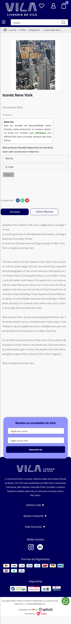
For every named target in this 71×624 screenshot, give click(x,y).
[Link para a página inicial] (5, 30)
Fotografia (34, 30)
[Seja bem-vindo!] (53, 4)
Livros (13, 30)
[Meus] (41, 4)
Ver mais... (35, 495)
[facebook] (18, 200)
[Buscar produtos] (64, 22)
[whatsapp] (22, 200)
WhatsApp (40, 132)
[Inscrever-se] (35, 449)
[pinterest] (27, 200)
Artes (22, 30)
